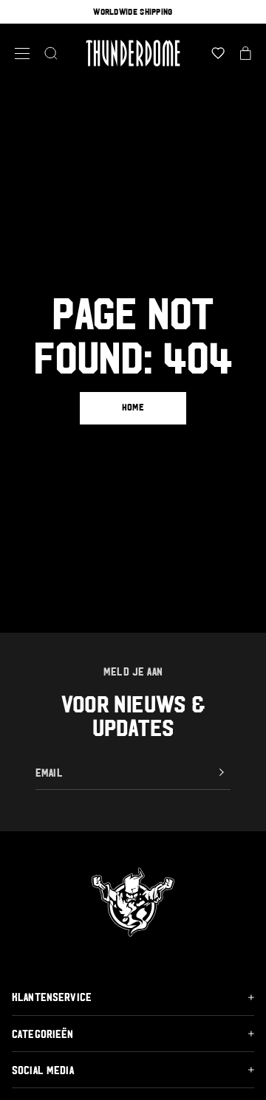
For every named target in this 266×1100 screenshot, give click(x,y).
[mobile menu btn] (22, 53)
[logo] (133, 53)
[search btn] (51, 53)
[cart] (245, 53)
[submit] (222, 772)
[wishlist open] (218, 53)
